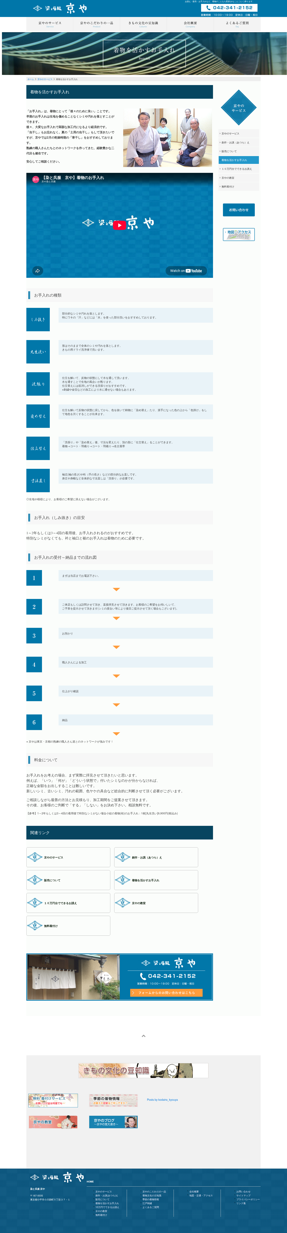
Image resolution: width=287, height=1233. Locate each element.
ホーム (31, 79)
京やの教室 (101, 1211)
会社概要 (194, 1191)
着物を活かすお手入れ (107, 1203)
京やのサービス (45, 79)
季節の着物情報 (151, 1199)
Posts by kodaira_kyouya (162, 1100)
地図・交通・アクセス (201, 1195)
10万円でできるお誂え (107, 1207)
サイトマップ (243, 1195)
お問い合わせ (243, 1191)
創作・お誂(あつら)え (106, 1195)
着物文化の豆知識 (152, 1195)
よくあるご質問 (151, 1207)
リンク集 (241, 1203)
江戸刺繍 (147, 1203)
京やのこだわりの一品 (154, 1191)
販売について (102, 1199)
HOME (90, 1181)
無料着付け (101, 1214)
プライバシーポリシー (248, 1199)
